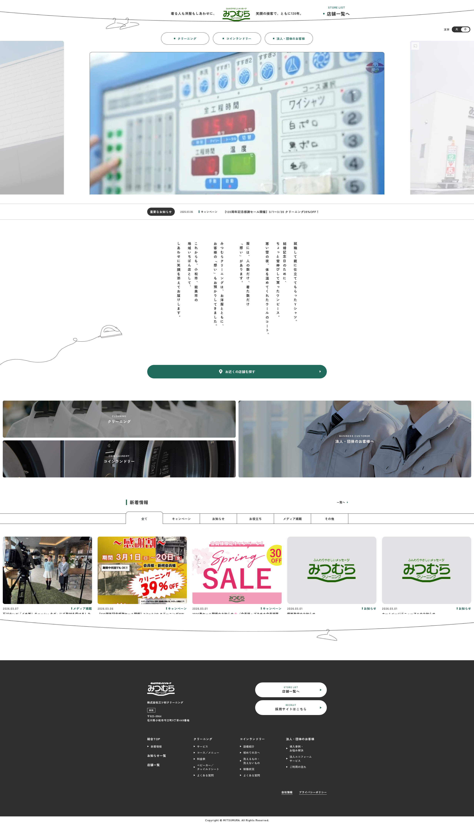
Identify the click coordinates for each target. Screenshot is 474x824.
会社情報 (287, 792)
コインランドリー (238, 38)
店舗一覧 (153, 765)
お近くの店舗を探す (240, 371)
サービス (202, 746)
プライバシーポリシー (313, 792)
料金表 (201, 759)
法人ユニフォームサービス (301, 759)
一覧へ (341, 502)
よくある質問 (205, 775)
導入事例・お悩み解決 (296, 748)
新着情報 (156, 746)
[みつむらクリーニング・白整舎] (236, 13)
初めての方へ (251, 752)
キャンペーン (181, 518)
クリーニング (187, 38)
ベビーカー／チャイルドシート (208, 767)
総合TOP (153, 739)
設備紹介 (248, 746)
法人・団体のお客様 (291, 38)
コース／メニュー (208, 752)
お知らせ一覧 (156, 755)
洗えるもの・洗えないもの (251, 761)
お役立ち (255, 518)
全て (144, 518)
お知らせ (218, 518)
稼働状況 (248, 769)
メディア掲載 (292, 518)
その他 (329, 518)
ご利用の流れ (298, 767)
